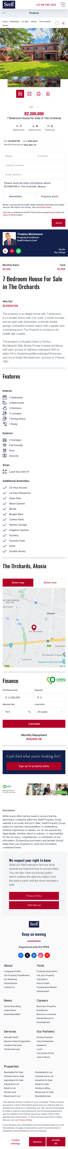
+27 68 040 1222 (46, 4)
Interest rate (9, 704)
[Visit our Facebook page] (20, 955)
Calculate (34, 723)
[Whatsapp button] (18, 251)
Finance (34, 13)
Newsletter (15, 196)
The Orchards (45, 22)
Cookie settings (15, 1142)
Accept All (56, 1142)
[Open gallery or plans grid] (29, 94)
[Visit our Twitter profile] (27, 955)
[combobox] (35, 107)
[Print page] (39, 94)
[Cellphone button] (5, 251)
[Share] (63, 23)
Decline (37, 1141)
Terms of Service (10, 215)
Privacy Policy (45, 207)
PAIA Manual (34, 905)
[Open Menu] (62, 4)
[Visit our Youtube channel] (47, 955)
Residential (14, 22)
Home (5, 22)
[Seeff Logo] (9, 5)
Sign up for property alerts (34, 766)
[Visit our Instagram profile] (40, 955)
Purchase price (10, 690)
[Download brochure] (48, 94)
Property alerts (49, 196)
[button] (3, 53)
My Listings (59, 252)
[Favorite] (56, 23)
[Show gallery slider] (20, 94)
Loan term (40, 704)
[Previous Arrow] (4, 13)
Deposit (38, 690)
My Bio (62, 249)
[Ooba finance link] (56, 681)
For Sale (25, 22)
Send (59, 222)
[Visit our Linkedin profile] (34, 955)
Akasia (34, 22)
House (5, 25)
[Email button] (12, 251)
